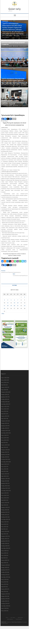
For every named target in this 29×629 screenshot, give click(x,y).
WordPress (19, 622)
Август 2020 (4, 550)
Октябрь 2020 (4, 545)
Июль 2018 (3, 610)
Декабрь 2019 (4, 569)
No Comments (6, 37)
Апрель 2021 (4, 531)
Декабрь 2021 (4, 512)
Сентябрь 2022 (4, 490)
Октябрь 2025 (4, 401)
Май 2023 (3, 471)
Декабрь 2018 (4, 598)
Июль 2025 (3, 408)
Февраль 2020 (4, 565)
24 (4, 308)
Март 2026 (3, 389)
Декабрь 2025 (4, 396)
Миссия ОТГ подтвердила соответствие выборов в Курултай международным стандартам (14, 42)
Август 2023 (4, 464)
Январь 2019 (4, 596)
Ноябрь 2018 (4, 601)
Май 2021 (3, 529)
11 (7, 302)
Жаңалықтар (5, 20)
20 (14, 305)
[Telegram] (25, 261)
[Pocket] (12, 261)
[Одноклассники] (5, 261)
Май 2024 (3, 442)
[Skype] (23, 261)
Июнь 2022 (3, 497)
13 (14, 302)
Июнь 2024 (3, 440)
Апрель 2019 (4, 589)
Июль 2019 (3, 581)
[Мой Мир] (7, 261)
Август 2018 (4, 608)
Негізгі (7, 617)
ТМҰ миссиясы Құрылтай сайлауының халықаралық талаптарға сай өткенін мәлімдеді (13, 62)
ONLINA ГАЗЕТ (20, 617)
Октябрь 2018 (4, 603)
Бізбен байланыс (10, 619)
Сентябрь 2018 (4, 605)
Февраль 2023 (4, 478)
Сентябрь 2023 (4, 461)
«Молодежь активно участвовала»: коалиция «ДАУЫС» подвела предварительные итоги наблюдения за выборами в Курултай (14, 101)
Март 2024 (3, 447)
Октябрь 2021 (4, 517)
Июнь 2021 (3, 526)
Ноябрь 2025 (4, 399)
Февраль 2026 (4, 392)
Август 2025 (4, 406)
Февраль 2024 (4, 449)
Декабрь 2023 (4, 454)
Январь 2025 (4, 423)
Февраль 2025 (4, 420)
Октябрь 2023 (4, 459)
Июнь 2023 (3, 469)
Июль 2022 (3, 495)
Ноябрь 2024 (4, 428)
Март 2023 (3, 476)
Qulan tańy (14, 8)
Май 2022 (3, 500)
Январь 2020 (4, 567)
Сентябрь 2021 (4, 519)
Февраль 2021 (4, 536)
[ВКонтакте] (2, 261)
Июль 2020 (3, 553)
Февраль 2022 (4, 507)
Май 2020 (3, 557)
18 (7, 305)
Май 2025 (3, 413)
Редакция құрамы (19, 619)
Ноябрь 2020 (4, 543)
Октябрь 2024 (4, 430)
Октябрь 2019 (4, 574)
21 (17, 305)
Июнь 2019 (3, 584)
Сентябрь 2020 (4, 548)
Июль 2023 (3, 466)
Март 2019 (3, 591)
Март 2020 (3, 562)
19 (11, 305)
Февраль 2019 (4, 593)
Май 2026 (3, 384)
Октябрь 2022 (4, 488)
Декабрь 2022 (4, 483)
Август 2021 (4, 521)
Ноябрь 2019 (4, 572)
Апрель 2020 (4, 560)
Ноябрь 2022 (4, 485)
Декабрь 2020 (4, 541)
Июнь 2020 (3, 555)
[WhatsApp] (20, 261)
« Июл (2, 313)
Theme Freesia (14, 622)
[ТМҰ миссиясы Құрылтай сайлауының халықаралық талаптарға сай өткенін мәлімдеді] (14, 58)
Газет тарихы (12, 617)
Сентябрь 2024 (4, 432)
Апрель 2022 (4, 502)
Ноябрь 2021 (4, 514)
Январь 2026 (4, 394)
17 (4, 305)
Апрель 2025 (4, 416)
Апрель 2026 (4, 387)
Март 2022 (3, 505)
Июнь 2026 (3, 382)
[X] (10, 261)
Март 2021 (3, 533)
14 (17, 302)
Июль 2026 (3, 380)
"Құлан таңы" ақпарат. (8, 35)
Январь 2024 (4, 452)
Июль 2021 (3, 524)
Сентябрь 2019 (4, 577)
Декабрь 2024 (4, 425)
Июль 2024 (3, 437)
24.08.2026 (17, 35)
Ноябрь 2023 (4, 457)
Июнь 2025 (3, 411)
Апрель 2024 (4, 445)
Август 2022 (4, 493)
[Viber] (17, 261)
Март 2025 (3, 418)
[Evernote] (15, 261)
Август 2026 (4, 377)
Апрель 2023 (4, 473)
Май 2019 (3, 586)
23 (24, 305)
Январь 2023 (4, 481)
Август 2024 (4, 435)
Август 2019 (4, 579)
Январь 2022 (4, 509)
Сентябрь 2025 (4, 404)
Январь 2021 (4, 538)
